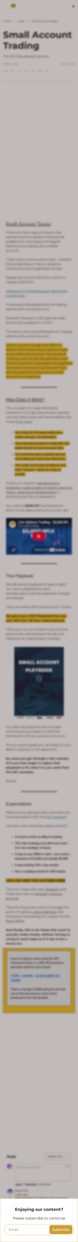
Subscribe (60, 1230)
